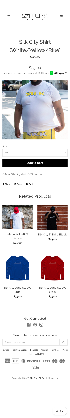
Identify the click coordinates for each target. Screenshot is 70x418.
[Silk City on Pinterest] (35, 325)
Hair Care (55, 350)
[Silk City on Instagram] (41, 325)
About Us (39, 354)
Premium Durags (19, 350)
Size (4, 146)
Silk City (35, 56)
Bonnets (34, 350)
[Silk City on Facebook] (29, 325)
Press (65, 350)
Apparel (44, 350)
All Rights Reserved (48, 378)
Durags (6, 350)
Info (30, 354)
